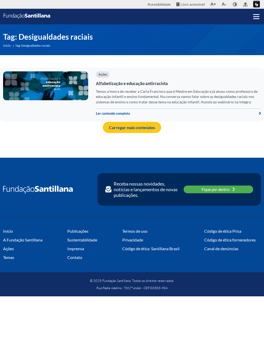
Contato (74, 257)
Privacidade (132, 239)
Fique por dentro (215, 189)
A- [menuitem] (224, 4)
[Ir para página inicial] (38, 189)
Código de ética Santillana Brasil (150, 248)
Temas (8, 257)
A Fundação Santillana (23, 239)
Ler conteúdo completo (113, 113)
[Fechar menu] (256, 7)
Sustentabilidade (82, 239)
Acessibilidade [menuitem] (159, 4)
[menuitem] (190, 4)
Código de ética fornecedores (230, 239)
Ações (102, 74)
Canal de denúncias (221, 248)
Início (7, 45)
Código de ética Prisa (222, 231)
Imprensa (75, 248)
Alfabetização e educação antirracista (132, 83)
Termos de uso (134, 231)
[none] (235, 4)
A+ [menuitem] (213, 4)
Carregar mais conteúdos (132, 127)
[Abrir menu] (256, 16)
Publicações (77, 231)
